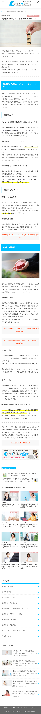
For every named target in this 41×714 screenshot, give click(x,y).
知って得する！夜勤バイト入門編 (13, 630)
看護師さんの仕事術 (9, 625)
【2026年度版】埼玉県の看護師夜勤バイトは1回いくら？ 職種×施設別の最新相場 (24, 673)
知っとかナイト (7, 636)
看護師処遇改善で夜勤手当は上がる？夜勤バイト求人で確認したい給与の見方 (24, 663)
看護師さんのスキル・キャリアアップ (15, 608)
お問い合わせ (34, 707)
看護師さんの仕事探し (9, 468)
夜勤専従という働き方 (9, 597)
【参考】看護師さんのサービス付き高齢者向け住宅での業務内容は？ (20, 330)
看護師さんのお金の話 (9, 603)
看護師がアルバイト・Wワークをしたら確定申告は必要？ (20, 236)
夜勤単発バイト (7, 592)
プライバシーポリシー (23, 707)
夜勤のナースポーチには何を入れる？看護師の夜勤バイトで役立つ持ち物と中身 (24, 653)
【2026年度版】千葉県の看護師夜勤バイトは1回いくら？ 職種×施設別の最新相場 (24, 683)
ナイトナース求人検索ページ (20, 443)
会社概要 (12, 707)
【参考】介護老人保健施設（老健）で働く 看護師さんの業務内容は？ (20, 342)
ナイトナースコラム (19, 711)
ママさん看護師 (7, 586)
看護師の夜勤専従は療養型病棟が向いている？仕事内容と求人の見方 (24, 694)
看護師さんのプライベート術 (12, 614)
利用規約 (6, 707)
